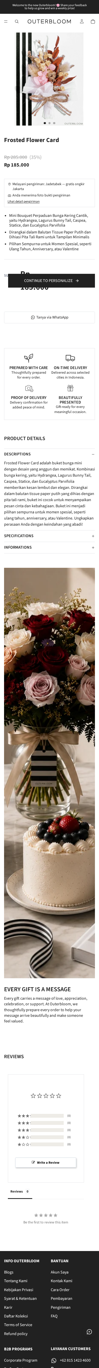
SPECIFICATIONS (19, 536)
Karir (8, 1307)
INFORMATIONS (18, 547)
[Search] (16, 21)
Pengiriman (61, 1307)
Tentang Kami (15, 1281)
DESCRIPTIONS (17, 454)
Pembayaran (61, 1298)
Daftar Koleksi (16, 1316)
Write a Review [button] (48, 1162)
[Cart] (92, 21)
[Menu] (6, 21)
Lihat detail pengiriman (24, 201)
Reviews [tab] (16, 1191)
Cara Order (60, 1290)
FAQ (54, 1316)
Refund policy (15, 1334)
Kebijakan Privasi (18, 1290)
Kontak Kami (61, 1281)
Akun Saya (60, 1272)
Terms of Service (18, 1325)
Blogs (8, 1272)
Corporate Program (20, 1360)
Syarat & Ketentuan (20, 1298)
